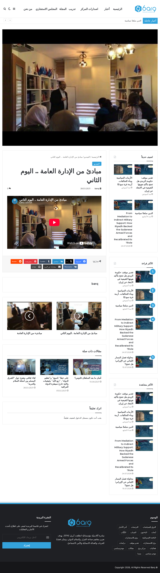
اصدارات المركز (89, 8)
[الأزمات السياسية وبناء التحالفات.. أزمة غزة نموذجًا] (123, 169)
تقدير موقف (134, 543)
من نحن (28, 8)
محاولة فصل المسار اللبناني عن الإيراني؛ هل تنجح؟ (124, 360)
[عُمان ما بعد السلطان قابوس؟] (87, 367)
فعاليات (153, 548)
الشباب (133, 532)
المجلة (63, 8)
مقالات (131, 548)
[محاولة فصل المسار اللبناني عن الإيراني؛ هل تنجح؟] (144, 362)
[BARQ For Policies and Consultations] (146, 9)
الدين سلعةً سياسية (144, 213)
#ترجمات (134, 527)
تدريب (72, 8)
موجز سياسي (150, 553)
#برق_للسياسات (149, 527)
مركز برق (141, 548)
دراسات (122, 543)
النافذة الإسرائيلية (149, 537)
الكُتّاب (123, 532)
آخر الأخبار (123, 527)
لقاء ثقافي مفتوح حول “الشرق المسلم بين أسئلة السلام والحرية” (21, 380)
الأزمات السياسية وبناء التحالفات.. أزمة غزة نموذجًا (124, 181)
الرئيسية (117, 8)
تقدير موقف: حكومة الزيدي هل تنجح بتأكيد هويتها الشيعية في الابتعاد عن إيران (144, 184)
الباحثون (144, 532)
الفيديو (87, 157)
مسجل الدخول (81, 418)
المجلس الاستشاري (46, 8)
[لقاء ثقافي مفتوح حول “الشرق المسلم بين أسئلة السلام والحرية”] (21, 367)
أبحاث (153, 532)
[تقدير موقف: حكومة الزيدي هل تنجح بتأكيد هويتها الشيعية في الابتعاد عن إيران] (144, 169)
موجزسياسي (119, 548)
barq (97, 188)
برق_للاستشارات (131, 537)
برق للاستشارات (149, 543)
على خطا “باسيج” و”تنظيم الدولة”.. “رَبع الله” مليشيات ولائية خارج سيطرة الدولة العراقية (55, 382)
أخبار (107, 8)
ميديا (139, 553)
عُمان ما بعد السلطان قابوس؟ (88, 377)
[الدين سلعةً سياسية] (144, 205)
